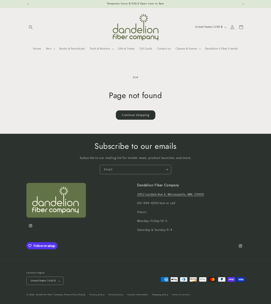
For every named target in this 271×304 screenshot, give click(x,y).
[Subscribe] (166, 169)
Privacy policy (97, 294)
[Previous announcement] (27, 4)
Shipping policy (160, 294)
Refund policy (116, 294)
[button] (30, 27)
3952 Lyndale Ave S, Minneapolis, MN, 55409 (170, 194)
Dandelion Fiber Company (49, 295)
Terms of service (181, 294)
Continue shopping (135, 115)
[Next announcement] (243, 4)
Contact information (137, 294)
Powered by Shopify (75, 295)
